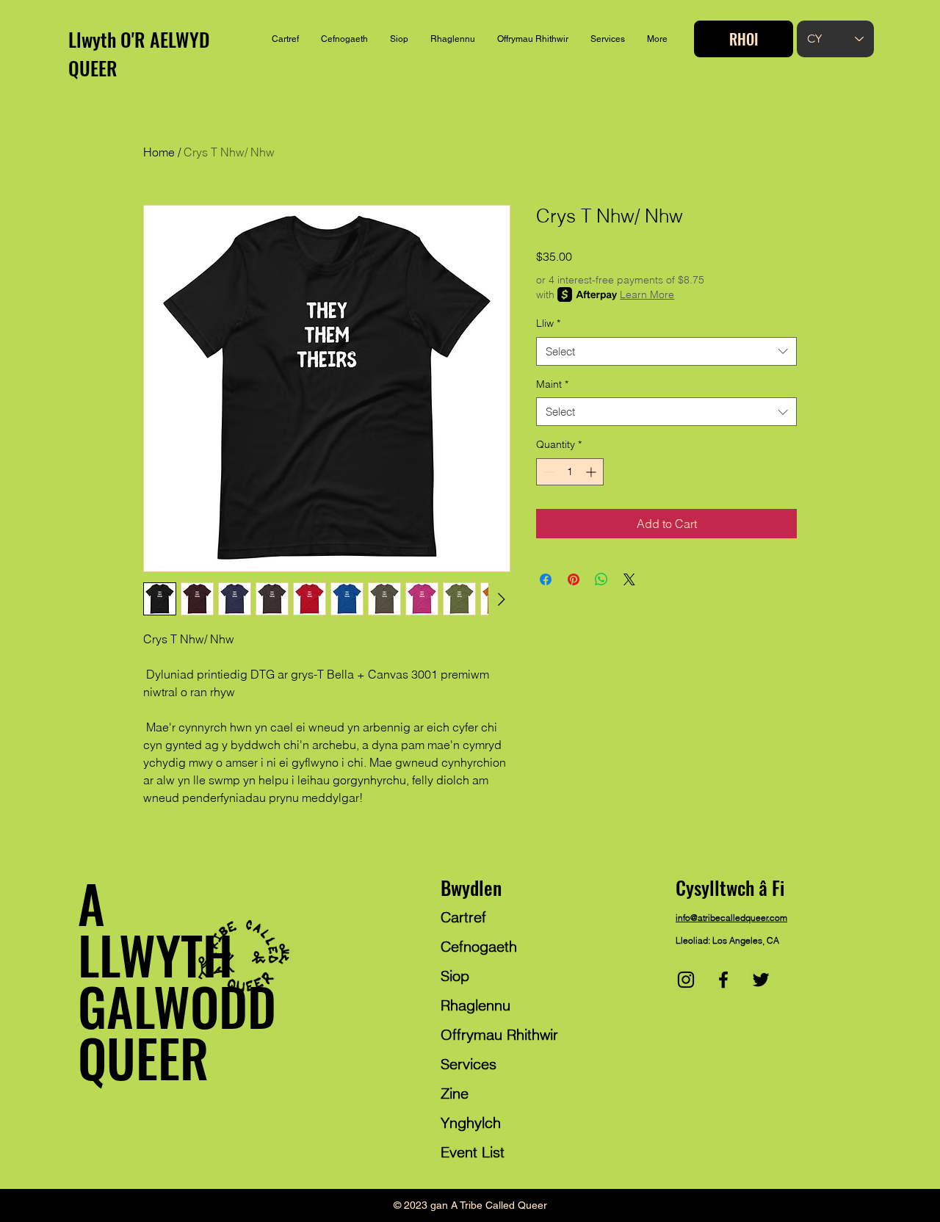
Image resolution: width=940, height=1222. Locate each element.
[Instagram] (686, 980)
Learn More (647, 294)
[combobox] (666, 351)
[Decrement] (547, 472)
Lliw (548, 323)
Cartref (463, 917)
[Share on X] (629, 579)
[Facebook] (723, 980)
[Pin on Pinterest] (573, 579)
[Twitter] (761, 980)
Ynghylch (471, 1122)
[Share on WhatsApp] (601, 579)
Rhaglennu (475, 1005)
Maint (552, 384)
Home (159, 152)
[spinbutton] (570, 472)
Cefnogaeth (479, 946)
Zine (455, 1093)
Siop (455, 975)
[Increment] (592, 472)
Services (468, 1064)
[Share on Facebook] (545, 579)
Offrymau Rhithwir (499, 1034)
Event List (473, 1152)
